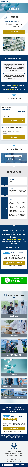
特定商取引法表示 (18, 459)
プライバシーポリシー (10, 459)
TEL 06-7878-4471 (10, 455)
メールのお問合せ (8, 465)
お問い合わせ (14, 32)
